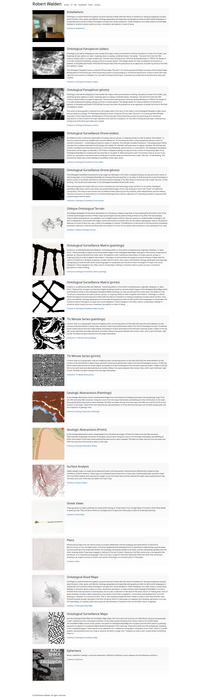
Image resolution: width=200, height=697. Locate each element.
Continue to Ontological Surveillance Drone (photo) (85, 200)
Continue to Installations (76, 28)
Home (66, 5)
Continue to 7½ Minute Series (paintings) (81, 338)
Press (90, 5)
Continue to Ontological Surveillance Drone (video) (85, 162)
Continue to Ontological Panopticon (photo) (82, 125)
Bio (75, 5)
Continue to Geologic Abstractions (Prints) (82, 446)
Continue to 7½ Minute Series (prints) (80, 375)
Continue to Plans (73, 561)
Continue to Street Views (75, 514)
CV (72, 5)
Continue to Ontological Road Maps (80, 606)
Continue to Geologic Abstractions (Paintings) (83, 411)
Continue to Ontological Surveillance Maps (82, 637)
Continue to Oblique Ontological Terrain (81, 230)
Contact (97, 5)
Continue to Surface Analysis (77, 483)
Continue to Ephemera (75, 659)
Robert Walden (47, 4)
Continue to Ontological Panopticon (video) (82, 82)
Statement (82, 5)
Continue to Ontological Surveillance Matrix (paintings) (86, 271)
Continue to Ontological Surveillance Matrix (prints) (85, 308)
